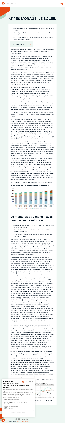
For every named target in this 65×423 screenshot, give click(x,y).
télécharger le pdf (19, 44)
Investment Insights (26, 15)
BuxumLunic (25, 421)
